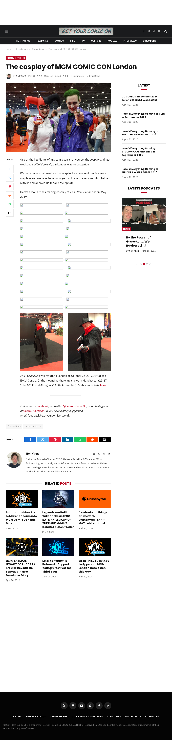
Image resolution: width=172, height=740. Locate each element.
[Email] (10, 213)
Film (72, 40)
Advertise (152, 716)
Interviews (130, 40)
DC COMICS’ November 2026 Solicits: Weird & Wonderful (140, 98)
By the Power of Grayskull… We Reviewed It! (138, 241)
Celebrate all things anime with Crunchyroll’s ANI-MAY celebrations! (93, 518)
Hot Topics (23, 40)
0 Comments (77, 76)
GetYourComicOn (33, 411)
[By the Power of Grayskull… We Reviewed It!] (144, 214)
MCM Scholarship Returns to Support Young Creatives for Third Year (56, 566)
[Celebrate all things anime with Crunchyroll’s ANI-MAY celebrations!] (95, 499)
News (126, 229)
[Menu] (6, 31)
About (17, 716)
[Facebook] (10, 169)
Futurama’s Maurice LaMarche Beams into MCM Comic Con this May (21, 518)
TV (83, 40)
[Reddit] (10, 195)
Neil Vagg (21, 76)
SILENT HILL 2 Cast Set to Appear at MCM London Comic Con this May (94, 566)
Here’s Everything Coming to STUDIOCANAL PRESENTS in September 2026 (140, 152)
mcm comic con (33, 426)
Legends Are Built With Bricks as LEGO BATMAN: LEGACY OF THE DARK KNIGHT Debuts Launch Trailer (58, 520)
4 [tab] (147, 264)
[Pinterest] (10, 186)
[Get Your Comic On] (86, 31)
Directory (149, 40)
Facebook (42, 406)
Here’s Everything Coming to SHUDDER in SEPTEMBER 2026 (140, 170)
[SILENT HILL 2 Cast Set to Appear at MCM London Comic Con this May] (95, 547)
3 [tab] (143, 264)
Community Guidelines (87, 716)
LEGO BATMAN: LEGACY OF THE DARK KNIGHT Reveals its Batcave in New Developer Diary (20, 568)
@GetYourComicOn (74, 406)
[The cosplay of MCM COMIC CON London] (58, 117)
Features (42, 40)
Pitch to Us (133, 716)
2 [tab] (140, 264)
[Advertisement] (86, 12)
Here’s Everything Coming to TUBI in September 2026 (143, 115)
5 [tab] (150, 264)
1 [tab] (137, 264)
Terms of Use (59, 716)
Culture (96, 40)
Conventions (16, 58)
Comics (59, 40)
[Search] (165, 31)
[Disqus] (58, 635)
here (103, 385)
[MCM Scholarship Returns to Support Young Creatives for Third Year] (58, 547)
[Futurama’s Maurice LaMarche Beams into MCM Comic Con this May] (22, 499)
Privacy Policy (36, 716)
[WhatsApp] (10, 204)
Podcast (113, 40)
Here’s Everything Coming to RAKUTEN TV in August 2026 (140, 132)
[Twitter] (10, 178)
